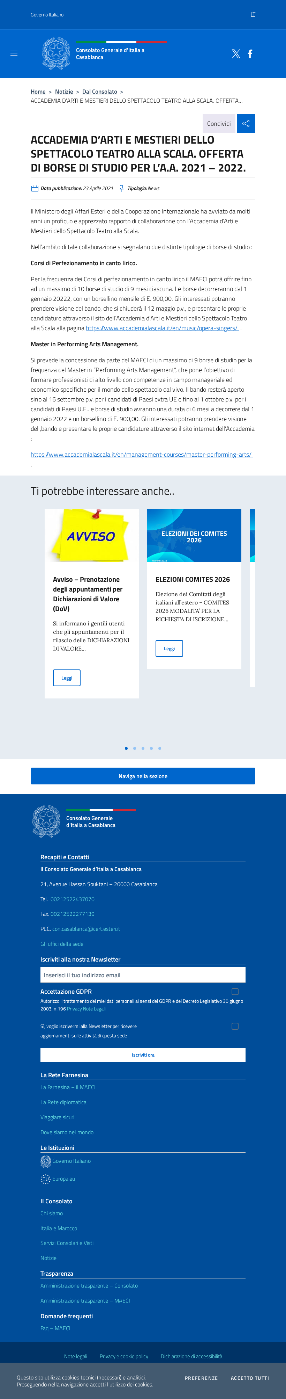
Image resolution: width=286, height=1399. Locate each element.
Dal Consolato (99, 91)
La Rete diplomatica (63, 1102)
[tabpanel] (92, 625)
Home (38, 91)
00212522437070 (73, 899)
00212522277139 (73, 913)
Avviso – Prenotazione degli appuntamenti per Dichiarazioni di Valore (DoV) (87, 594)
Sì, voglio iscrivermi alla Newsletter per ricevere (88, 1026)
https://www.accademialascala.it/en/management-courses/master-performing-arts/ (142, 454)
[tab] (126, 748)
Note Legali (94, 1008)
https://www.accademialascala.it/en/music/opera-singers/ (162, 328)
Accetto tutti (250, 1378)
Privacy (74, 1008)
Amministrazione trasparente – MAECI (85, 1300)
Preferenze (201, 1378)
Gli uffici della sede (61, 944)
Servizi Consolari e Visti (66, 1243)
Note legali (75, 1356)
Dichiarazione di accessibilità (191, 1356)
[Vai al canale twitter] (234, 53)
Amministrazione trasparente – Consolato (89, 1285)
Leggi (71, 677)
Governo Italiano (47, 14)
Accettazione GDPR (66, 991)
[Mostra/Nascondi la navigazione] (14, 53)
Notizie (64, 91)
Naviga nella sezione (143, 776)
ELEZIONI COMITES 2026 (193, 579)
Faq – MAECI (55, 1328)
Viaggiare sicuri (57, 1117)
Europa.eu (63, 1178)
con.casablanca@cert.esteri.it (86, 929)
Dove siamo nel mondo (66, 1132)
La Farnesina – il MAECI (68, 1087)
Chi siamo (51, 1213)
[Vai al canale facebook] (248, 53)
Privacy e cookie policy (124, 1356)
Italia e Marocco (58, 1228)
